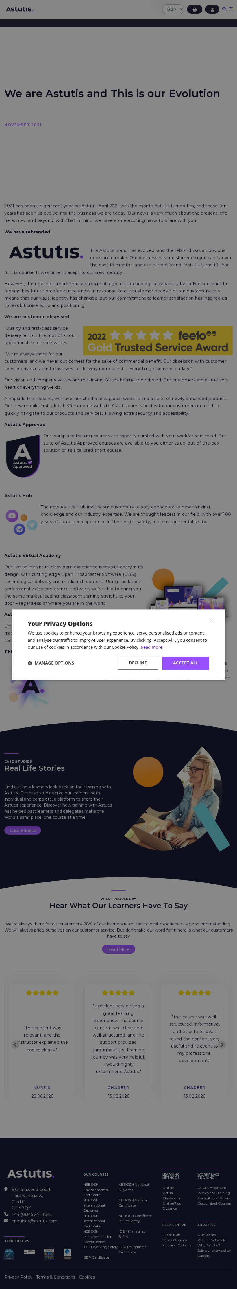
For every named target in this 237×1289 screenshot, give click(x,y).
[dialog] (118, 644)
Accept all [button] (185, 662)
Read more (151, 647)
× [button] (211, 620)
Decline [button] (138, 662)
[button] (51, 663)
